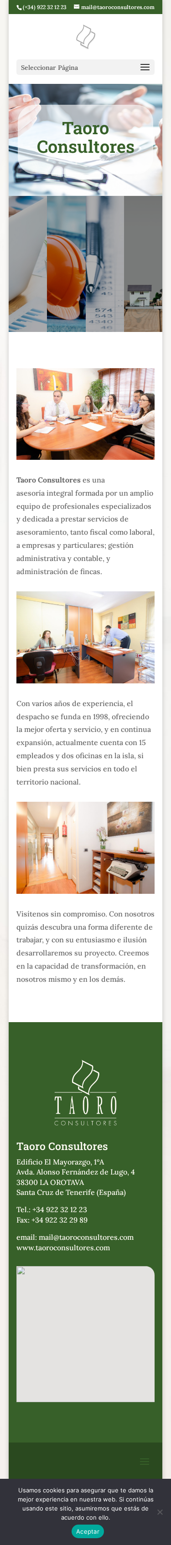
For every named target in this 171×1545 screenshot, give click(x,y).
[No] (159, 1511)
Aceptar (87, 1531)
